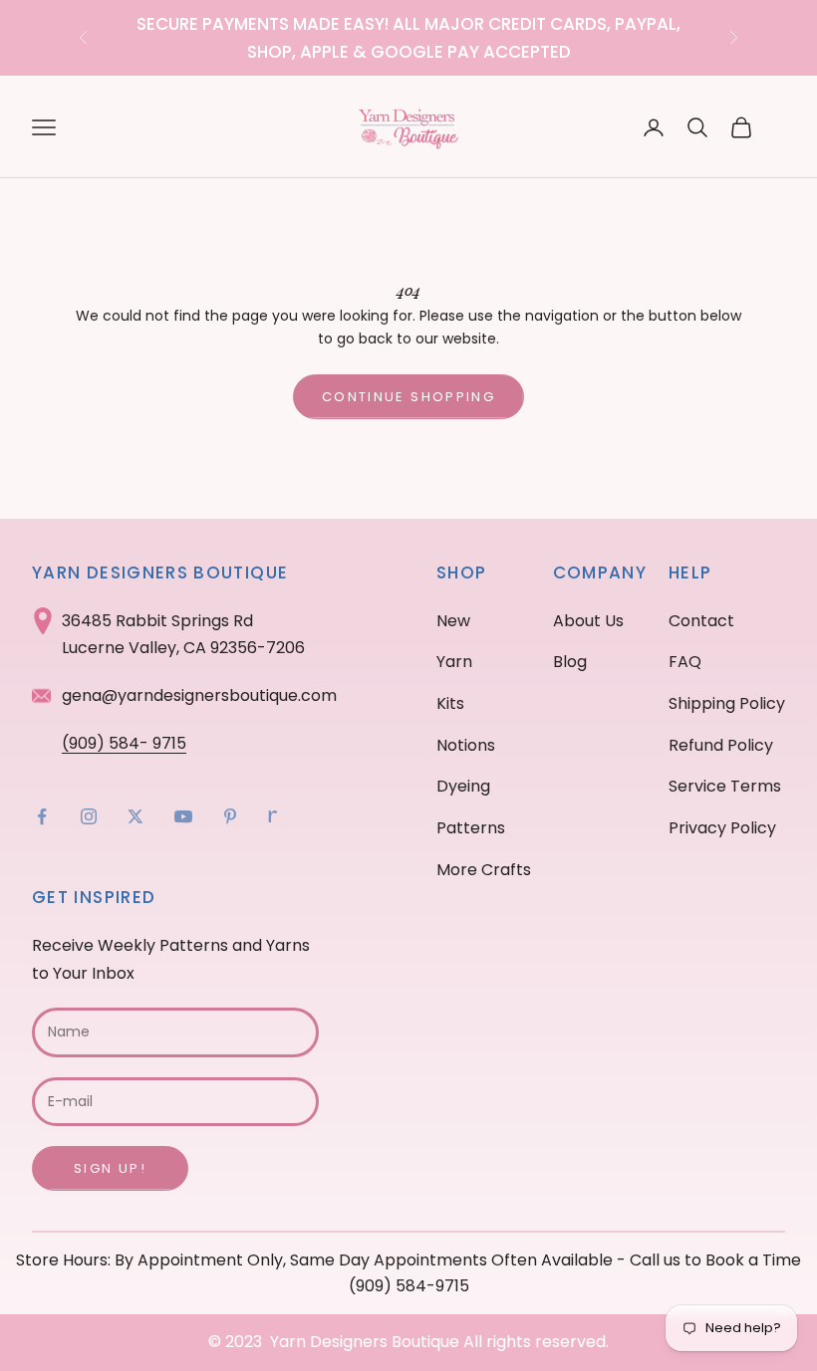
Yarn (454, 661)
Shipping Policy (727, 703)
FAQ (685, 661)
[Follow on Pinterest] (230, 816)
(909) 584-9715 (409, 1285)
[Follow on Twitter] (135, 816)
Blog (570, 661)
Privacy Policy (722, 827)
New (453, 620)
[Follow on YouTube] (183, 816)
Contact (701, 620)
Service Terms (725, 786)
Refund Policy (721, 745)
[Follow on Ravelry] (273, 816)
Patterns (470, 827)
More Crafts (483, 869)
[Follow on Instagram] (89, 816)
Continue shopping (408, 396)
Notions (465, 745)
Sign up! (110, 1168)
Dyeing (463, 786)
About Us (588, 620)
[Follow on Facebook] (42, 816)
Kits (450, 703)
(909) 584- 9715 (124, 743)
